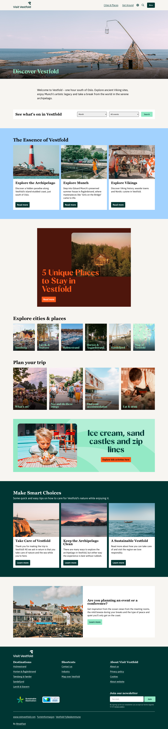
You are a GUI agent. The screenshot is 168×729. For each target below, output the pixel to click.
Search (147, 114)
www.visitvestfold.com (24, 717)
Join (150, 699)
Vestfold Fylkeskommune (68, 717)
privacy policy (119, 707)
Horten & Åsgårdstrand (24, 671)
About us (114, 666)
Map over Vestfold (71, 676)
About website (117, 681)
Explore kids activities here (116, 459)
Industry (66, 671)
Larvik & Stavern (21, 686)
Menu (151, 5)
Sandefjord (18, 681)
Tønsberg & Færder (22, 676)
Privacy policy (117, 671)
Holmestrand (19, 666)
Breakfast (21, 723)
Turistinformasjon (45, 717)
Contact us (67, 666)
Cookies (114, 676)
